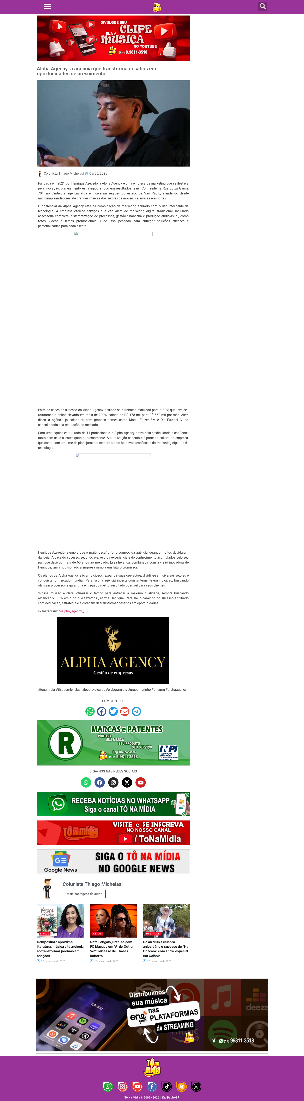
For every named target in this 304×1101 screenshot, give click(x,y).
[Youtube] (140, 782)
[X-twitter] (127, 782)
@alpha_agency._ (71, 611)
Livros (44, 933)
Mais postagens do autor (84, 894)
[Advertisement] (231, 49)
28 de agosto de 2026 (53, 961)
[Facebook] (100, 782)
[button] (48, 6)
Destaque (153, 933)
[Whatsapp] (86, 782)
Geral (97, 933)
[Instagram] (113, 782)
